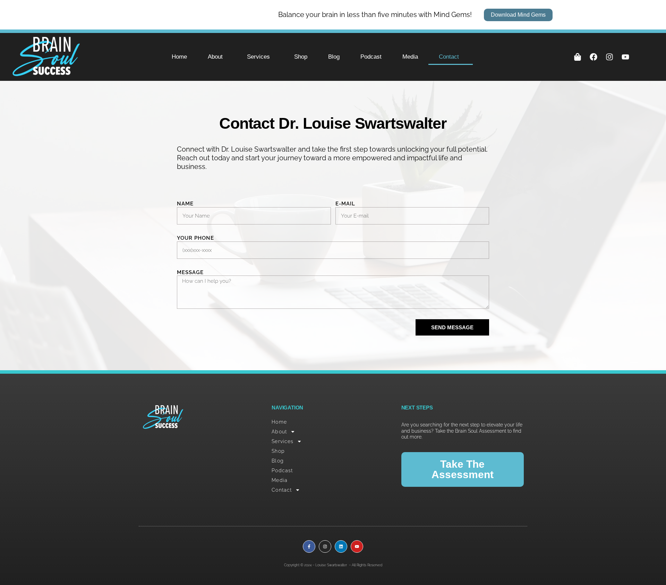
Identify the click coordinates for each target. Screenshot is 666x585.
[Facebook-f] (309, 546)
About (215, 56)
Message (190, 272)
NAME (185, 204)
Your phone (195, 238)
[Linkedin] (341, 546)
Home (179, 56)
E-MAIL (345, 204)
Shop (300, 56)
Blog (334, 56)
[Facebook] (593, 57)
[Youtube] (625, 57)
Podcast (371, 56)
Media (410, 56)
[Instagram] (609, 57)
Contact (449, 56)
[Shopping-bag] (577, 57)
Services (258, 56)
